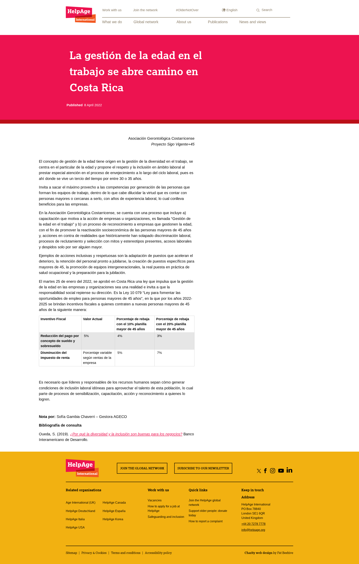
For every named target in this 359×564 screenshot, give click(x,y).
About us (184, 22)
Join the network (145, 10)
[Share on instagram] (273, 471)
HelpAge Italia (75, 519)
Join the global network (142, 468)
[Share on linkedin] (289, 471)
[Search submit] (258, 10)
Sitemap (71, 553)
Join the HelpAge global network (205, 502)
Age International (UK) (80, 502)
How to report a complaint (206, 521)
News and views (252, 22)
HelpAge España (114, 511)
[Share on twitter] (259, 471)
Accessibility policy (158, 553)
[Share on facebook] (265, 471)
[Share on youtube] (281, 471)
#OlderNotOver (187, 10)
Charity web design (258, 553)
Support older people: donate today (208, 513)
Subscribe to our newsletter (203, 468)
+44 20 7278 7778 (253, 523)
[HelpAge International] (81, 14)
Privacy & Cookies (94, 553)
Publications (218, 22)
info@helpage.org (253, 529)
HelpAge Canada (114, 502)
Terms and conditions (125, 553)
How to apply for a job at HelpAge (164, 508)
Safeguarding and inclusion (166, 516)
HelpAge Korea (113, 519)
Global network (146, 22)
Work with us (112, 10)
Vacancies (155, 500)
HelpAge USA (75, 527)
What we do (112, 22)
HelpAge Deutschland (80, 511)
